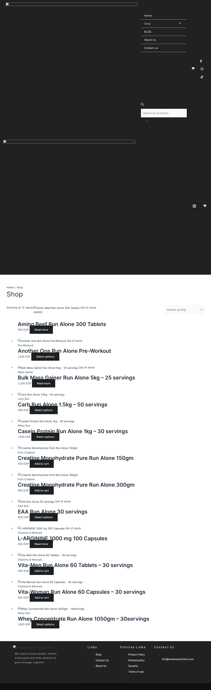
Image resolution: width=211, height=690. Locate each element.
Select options (45, 356)
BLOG (147, 31)
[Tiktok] (201, 76)
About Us (150, 39)
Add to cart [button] (42, 463)
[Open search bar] (142, 104)
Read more (41, 329)
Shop (147, 23)
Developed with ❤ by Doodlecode (105, 686)
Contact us (151, 48)
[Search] (147, 121)
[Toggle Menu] (179, 23)
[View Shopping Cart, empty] (193, 68)
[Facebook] (200, 61)
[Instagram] (201, 69)
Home (148, 15)
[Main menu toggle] (194, 206)
